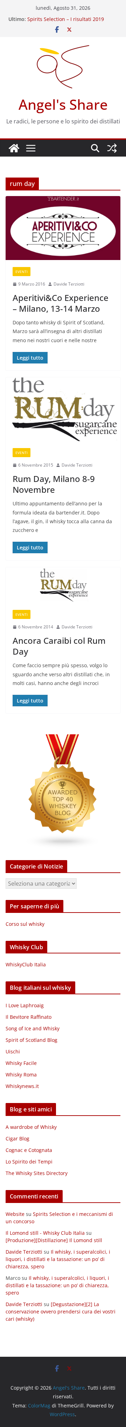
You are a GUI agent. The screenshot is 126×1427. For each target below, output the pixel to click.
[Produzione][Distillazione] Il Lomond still (54, 1240)
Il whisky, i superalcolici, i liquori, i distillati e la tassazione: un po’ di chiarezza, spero (58, 1259)
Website (15, 1214)
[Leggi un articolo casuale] (112, 148)
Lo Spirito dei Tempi (29, 1161)
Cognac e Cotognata (29, 1150)
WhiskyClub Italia (26, 964)
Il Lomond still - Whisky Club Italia (45, 1233)
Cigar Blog (17, 1138)
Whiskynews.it (22, 1086)
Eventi (21, 271)
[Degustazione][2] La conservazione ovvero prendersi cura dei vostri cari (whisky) (60, 1311)
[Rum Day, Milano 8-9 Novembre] (63, 409)
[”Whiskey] (63, 738)
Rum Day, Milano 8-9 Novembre (54, 484)
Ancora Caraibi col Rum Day (59, 646)
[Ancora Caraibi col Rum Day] (63, 585)
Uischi (13, 1051)
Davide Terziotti (69, 284)
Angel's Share (63, 104)
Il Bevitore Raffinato (28, 1017)
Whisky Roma (21, 1074)
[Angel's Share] (14, 148)
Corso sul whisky (25, 924)
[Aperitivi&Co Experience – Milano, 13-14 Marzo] (63, 228)
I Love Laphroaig (25, 1005)
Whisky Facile (21, 1063)
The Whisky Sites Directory (37, 1173)
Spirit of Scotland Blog (31, 1040)
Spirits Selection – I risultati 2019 (65, 19)
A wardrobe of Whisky (31, 1127)
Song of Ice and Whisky (32, 1028)
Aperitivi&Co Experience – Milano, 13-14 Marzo (60, 303)
